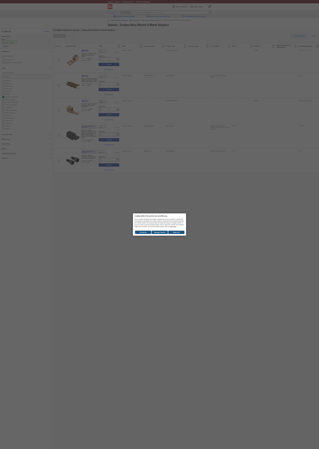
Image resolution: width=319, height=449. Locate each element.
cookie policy (172, 226)
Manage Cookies (159, 232)
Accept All (143, 232)
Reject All (176, 232)
